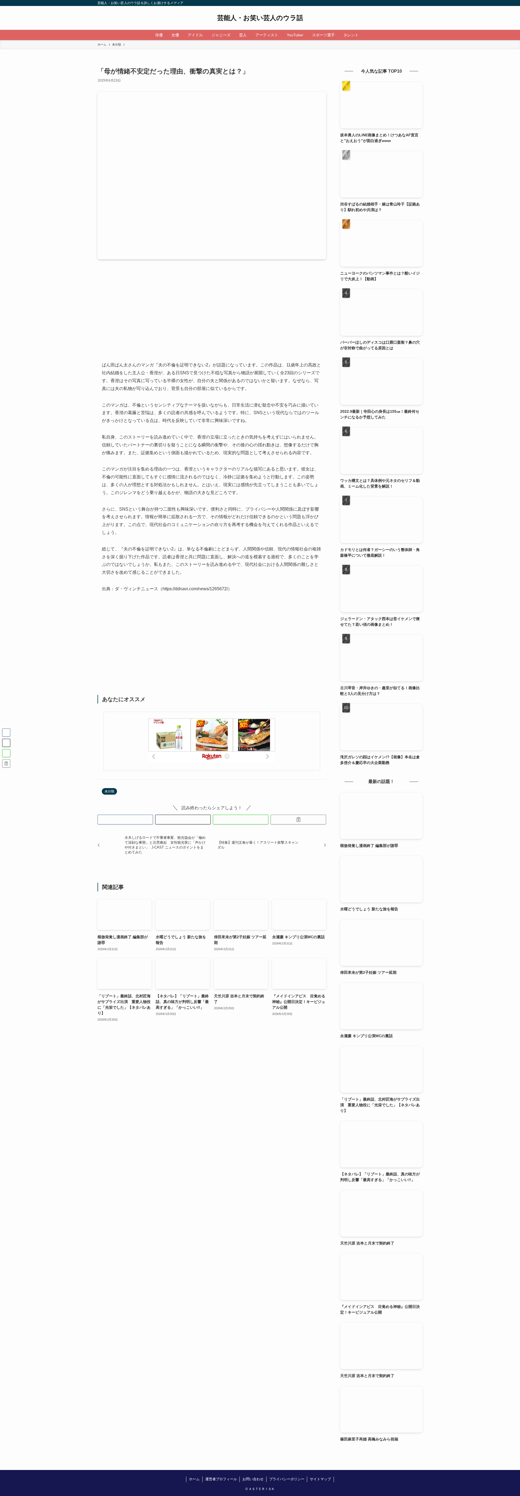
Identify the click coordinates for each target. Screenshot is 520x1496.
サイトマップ (320, 1479)
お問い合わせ (253, 1479)
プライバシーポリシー (286, 1479)
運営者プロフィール (221, 1479)
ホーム (194, 1479)
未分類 (109, 791)
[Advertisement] (212, 315)
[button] (125, 819)
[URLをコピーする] (298, 819)
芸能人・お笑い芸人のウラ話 (260, 18)
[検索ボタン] (366, 35)
